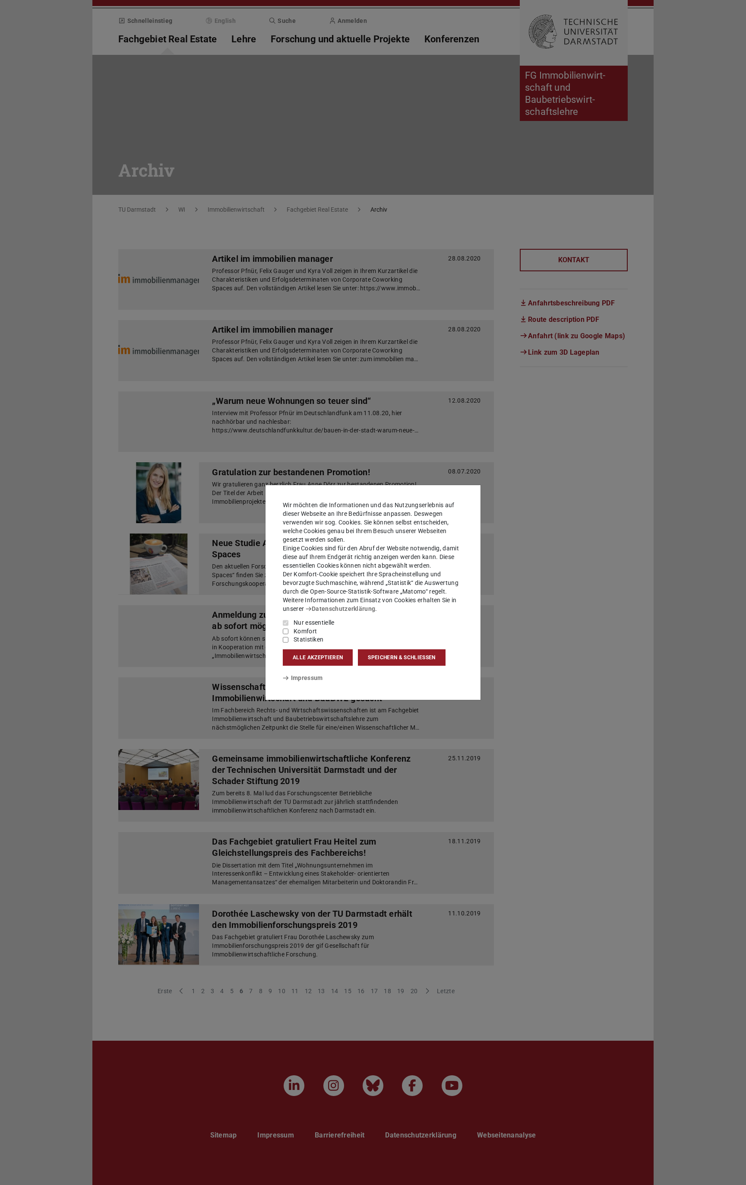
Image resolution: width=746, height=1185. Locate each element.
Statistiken (308, 639)
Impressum (306, 677)
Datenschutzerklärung (343, 608)
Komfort (305, 631)
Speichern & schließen (401, 657)
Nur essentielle (314, 622)
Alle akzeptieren (318, 657)
